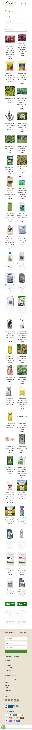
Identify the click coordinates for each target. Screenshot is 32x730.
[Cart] (25, 3)
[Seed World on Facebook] (9, 700)
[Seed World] (11, 4)
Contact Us (7, 660)
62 (19, 623)
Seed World (11, 711)
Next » (23, 623)
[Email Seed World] (18, 700)
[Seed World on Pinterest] (15, 700)
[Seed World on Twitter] (6, 700)
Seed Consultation (9, 672)
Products (9, 11)
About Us (7, 685)
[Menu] (21, 3)
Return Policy (8, 665)
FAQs (6, 662)
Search (6, 682)
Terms (6, 687)
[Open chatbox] (3, 727)
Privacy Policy (8, 690)
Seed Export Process (10, 667)
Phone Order (8, 670)
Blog (6, 692)
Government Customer (10, 675)
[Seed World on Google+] (12, 700)
